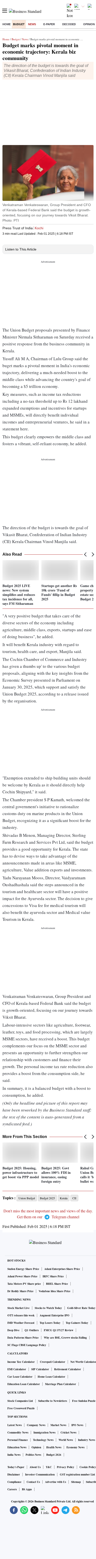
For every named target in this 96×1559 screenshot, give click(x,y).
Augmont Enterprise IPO (54, 1315)
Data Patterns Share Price (23, 1337)
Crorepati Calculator (52, 1362)
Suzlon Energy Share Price (23, 1269)
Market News (58, 1425)
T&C (49, 1467)
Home (6, 24)
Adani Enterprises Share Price (62, 1269)
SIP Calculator (40, 1369)
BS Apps (27, 1489)
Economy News (75, 1447)
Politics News (33, 1454)
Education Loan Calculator (23, 1384)
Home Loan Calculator (51, 1376)
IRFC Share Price (53, 1276)
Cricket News (68, 1432)
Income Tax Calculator (21, 1362)
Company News (36, 1425)
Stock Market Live (18, 1308)
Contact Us (33, 1482)
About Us (35, 1467)
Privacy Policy (65, 1467)
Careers (12, 1489)
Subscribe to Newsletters (52, 1401)
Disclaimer (13, 1474)
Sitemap (76, 1482)
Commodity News (17, 1432)
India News (13, 1454)
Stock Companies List (20, 1401)
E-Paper (49, 24)
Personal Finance (17, 1440)
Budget (19, 24)
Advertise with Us (55, 1482)
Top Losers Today (50, 1323)
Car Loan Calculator (19, 1376)
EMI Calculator (16, 1369)
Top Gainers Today (77, 1323)
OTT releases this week (20, 1315)
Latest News (14, 1425)
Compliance (14, 1482)
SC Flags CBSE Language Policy (26, 1345)
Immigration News (44, 1432)
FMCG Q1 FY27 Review (58, 1330)
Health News (53, 1447)
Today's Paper (15, 1467)
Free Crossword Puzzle (21, 1408)
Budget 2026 (53, 1454)
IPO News (77, 1425)
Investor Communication (40, 1474)
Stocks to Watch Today (48, 1308)
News (32, 24)
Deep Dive (13, 1330)
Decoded (69, 24)
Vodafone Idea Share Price (54, 1291)
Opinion (89, 24)
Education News (16, 1447)
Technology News (43, 1440)
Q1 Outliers (32, 1330)
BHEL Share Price (57, 1283)
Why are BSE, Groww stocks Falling (65, 1337)
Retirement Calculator (67, 1369)
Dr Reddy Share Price (20, 1291)
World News (66, 1440)
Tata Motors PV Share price (24, 1283)
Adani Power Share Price (22, 1276)
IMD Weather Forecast (20, 1323)
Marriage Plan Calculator (60, 1384)
